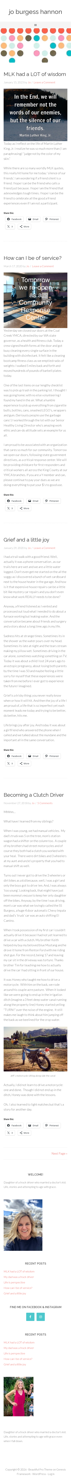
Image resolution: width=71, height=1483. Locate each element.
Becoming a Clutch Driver (34, 795)
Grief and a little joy (26, 540)
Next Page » (59, 1153)
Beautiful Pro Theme (40, 1469)
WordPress (39, 1473)
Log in (51, 1473)
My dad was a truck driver (19, 1276)
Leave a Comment (44, 82)
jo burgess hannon (35, 11)
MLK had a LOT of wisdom (35, 74)
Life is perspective (14, 1282)
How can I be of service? (33, 258)
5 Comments (45, 803)
